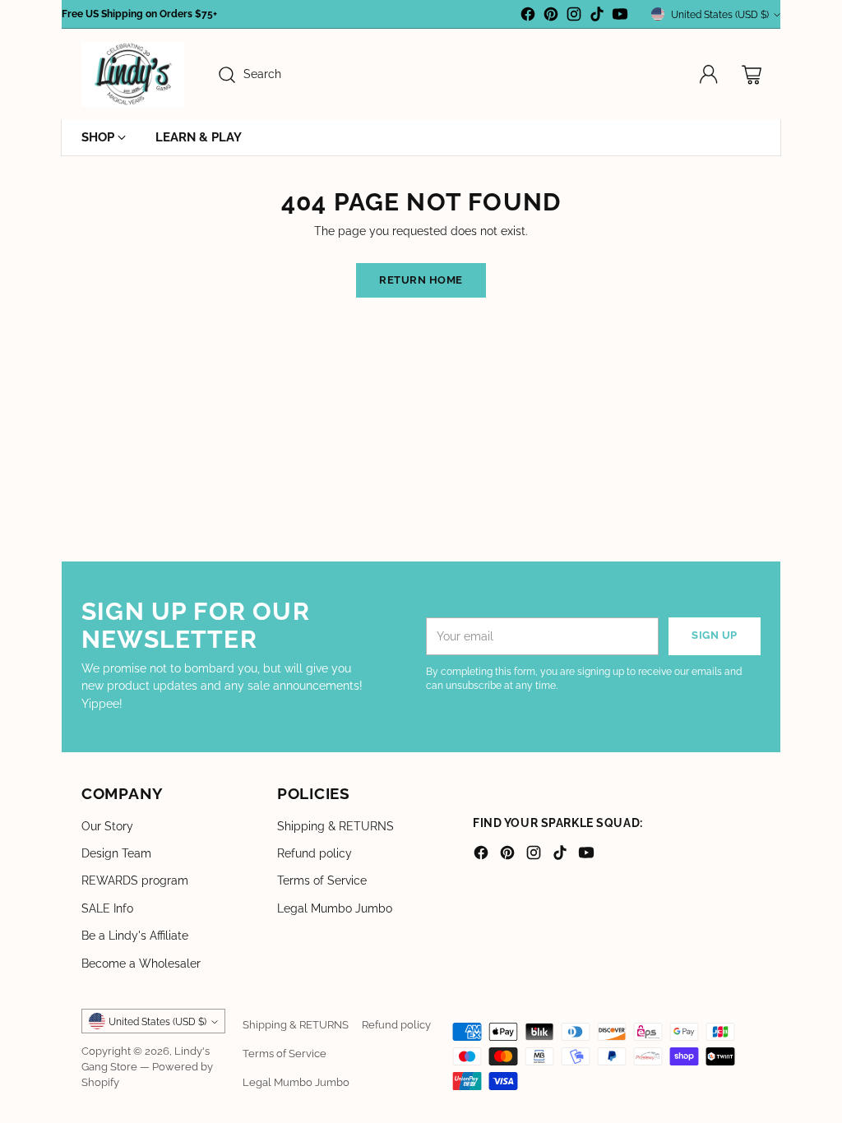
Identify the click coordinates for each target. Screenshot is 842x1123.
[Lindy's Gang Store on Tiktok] (597, 16)
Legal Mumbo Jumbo (334, 908)
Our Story (107, 826)
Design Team (116, 853)
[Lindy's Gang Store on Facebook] (528, 16)
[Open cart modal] (751, 74)
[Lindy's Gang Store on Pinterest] (551, 16)
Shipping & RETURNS (335, 826)
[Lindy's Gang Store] (132, 74)
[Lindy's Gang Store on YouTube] (620, 16)
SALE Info (107, 908)
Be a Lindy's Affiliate (134, 935)
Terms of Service (322, 880)
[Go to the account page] (708, 74)
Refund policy (314, 853)
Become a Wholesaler (141, 963)
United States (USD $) (720, 14)
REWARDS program (134, 880)
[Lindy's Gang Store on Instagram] (574, 16)
